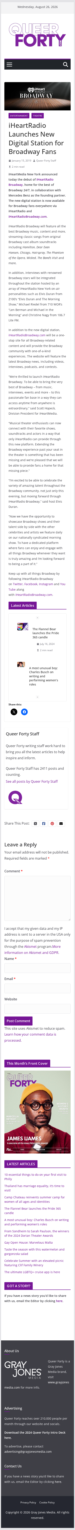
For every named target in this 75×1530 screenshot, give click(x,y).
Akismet (30, 946)
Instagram (46, 584)
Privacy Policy (28, 1502)
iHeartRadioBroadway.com (27, 335)
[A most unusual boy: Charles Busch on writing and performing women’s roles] (21, 665)
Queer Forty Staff (46, 160)
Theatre (37, 115)
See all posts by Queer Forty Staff (32, 781)
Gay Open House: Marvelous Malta (28, 1242)
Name (10, 958)
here (59, 1301)
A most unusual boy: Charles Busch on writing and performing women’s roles (43, 676)
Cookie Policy (47, 1502)
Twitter (18, 584)
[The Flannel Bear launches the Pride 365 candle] (22, 627)
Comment (13, 871)
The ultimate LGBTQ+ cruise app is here (32, 1272)
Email (10, 978)
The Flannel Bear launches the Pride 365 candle (45, 633)
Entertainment (19, 115)
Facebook (30, 584)
